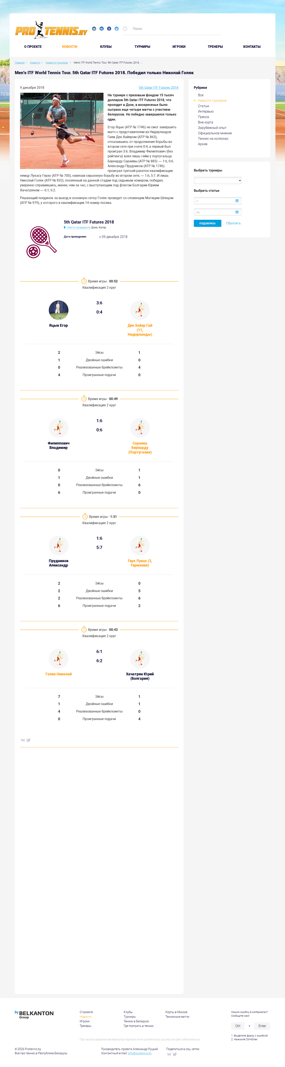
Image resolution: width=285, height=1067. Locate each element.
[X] (28, 739)
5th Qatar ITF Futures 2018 (158, 88)
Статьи (203, 106)
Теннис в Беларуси (136, 1021)
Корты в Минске (176, 1012)
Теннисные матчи (177, 1016)
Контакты (252, 46)
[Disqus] (99, 814)
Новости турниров (212, 101)
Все (200, 95)
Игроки (179, 46)
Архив (202, 144)
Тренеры (215, 46)
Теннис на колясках (213, 139)
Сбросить (233, 223)
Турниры (142, 46)
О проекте (86, 1012)
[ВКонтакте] (22, 739)
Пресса (203, 117)
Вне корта (205, 122)
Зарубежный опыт (212, 128)
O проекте (33, 46)
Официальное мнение (215, 133)
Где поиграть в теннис (139, 1026)
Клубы (106, 46)
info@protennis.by (140, 1053)
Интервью (206, 111)
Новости (69, 46)
